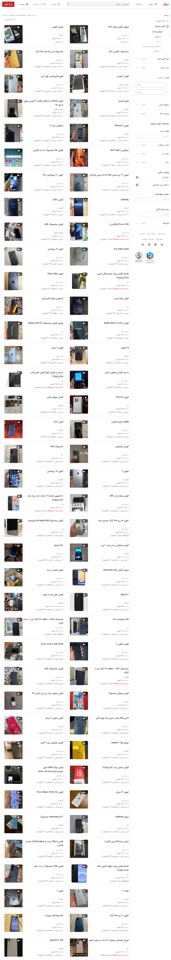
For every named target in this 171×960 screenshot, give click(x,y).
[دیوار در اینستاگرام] (155, 244)
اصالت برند (164, 131)
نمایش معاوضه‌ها (162, 194)
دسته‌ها (139, 4)
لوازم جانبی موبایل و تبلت (150, 46)
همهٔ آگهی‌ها (160, 20)
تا (167, 92)
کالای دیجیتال (160, 26)
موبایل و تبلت (157, 31)
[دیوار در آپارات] (142, 244)
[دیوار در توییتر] (162, 244)
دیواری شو (159, 239)
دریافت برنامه (151, 233)
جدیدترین (9, 19)
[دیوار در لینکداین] (149, 244)
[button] (39, 4)
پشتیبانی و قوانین (148, 239)
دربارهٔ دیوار (161, 233)
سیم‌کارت (156, 51)
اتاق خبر (142, 233)
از (167, 84)
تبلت (157, 41)
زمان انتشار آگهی (162, 209)
